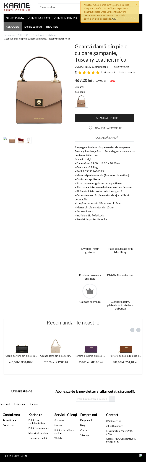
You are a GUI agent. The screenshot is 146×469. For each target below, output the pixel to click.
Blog (82, 425)
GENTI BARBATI (39, 18)
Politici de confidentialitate (36, 422)
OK (114, 18)
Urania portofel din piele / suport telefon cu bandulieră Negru (21, 355)
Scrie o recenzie (127, 72)
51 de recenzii (108, 72)
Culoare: (79, 86)
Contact (84, 430)
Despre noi (86, 420)
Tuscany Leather (120, 66)
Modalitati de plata (38, 433)
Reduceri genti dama (45, 35)
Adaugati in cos (107, 117)
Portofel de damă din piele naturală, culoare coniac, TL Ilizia (125, 355)
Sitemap (84, 435)
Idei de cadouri (33, 26)
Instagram (19, 404)
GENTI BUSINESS (65, 18)
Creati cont (8, 425)
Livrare (58, 425)
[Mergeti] (112, 399)
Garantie (59, 420)
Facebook (5, 404)
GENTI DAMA (15, 18)
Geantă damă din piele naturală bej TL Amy (56, 355)
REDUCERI (13, 26)
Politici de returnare (38, 428)
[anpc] (133, 455)
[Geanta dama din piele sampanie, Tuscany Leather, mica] (39, 90)
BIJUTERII (52, 26)
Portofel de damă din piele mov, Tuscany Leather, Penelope (90, 355)
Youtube (34, 404)
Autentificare (9, 420)
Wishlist (58, 438)
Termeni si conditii (37, 438)
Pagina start (10, 35)
